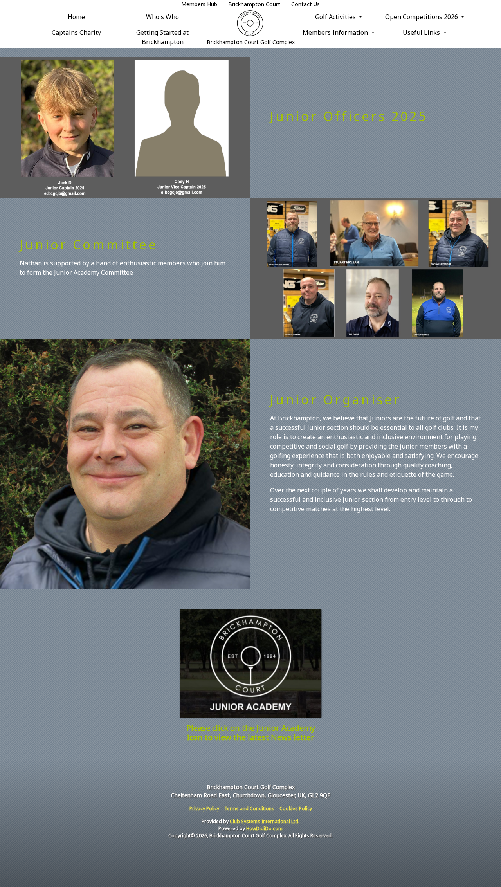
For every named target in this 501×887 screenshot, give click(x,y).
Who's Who (162, 17)
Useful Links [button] (422, 32)
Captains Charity (76, 32)
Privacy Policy (204, 808)
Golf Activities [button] (336, 17)
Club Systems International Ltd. (264, 821)
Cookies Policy (295, 808)
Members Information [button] (336, 32)
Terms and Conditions (249, 808)
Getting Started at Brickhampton (162, 37)
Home (76, 17)
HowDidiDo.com (264, 828)
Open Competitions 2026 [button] (422, 17)
